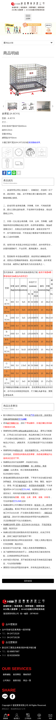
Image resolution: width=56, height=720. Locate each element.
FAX (4, 637)
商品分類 (9, 43)
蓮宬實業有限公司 (28, 6)
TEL (4, 633)
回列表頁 (28, 581)
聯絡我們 (27, 674)
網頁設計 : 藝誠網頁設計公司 (13, 709)
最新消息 (17, 680)
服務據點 (7, 674)
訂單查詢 (28, 718)
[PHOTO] (28, 79)
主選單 (28, 19)
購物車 (6, 716)
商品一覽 (27, 680)
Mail (50, 718)
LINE (39, 718)
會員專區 (17, 674)
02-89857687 (13, 651)
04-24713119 (13, 633)
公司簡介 (7, 680)
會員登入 (17, 718)
